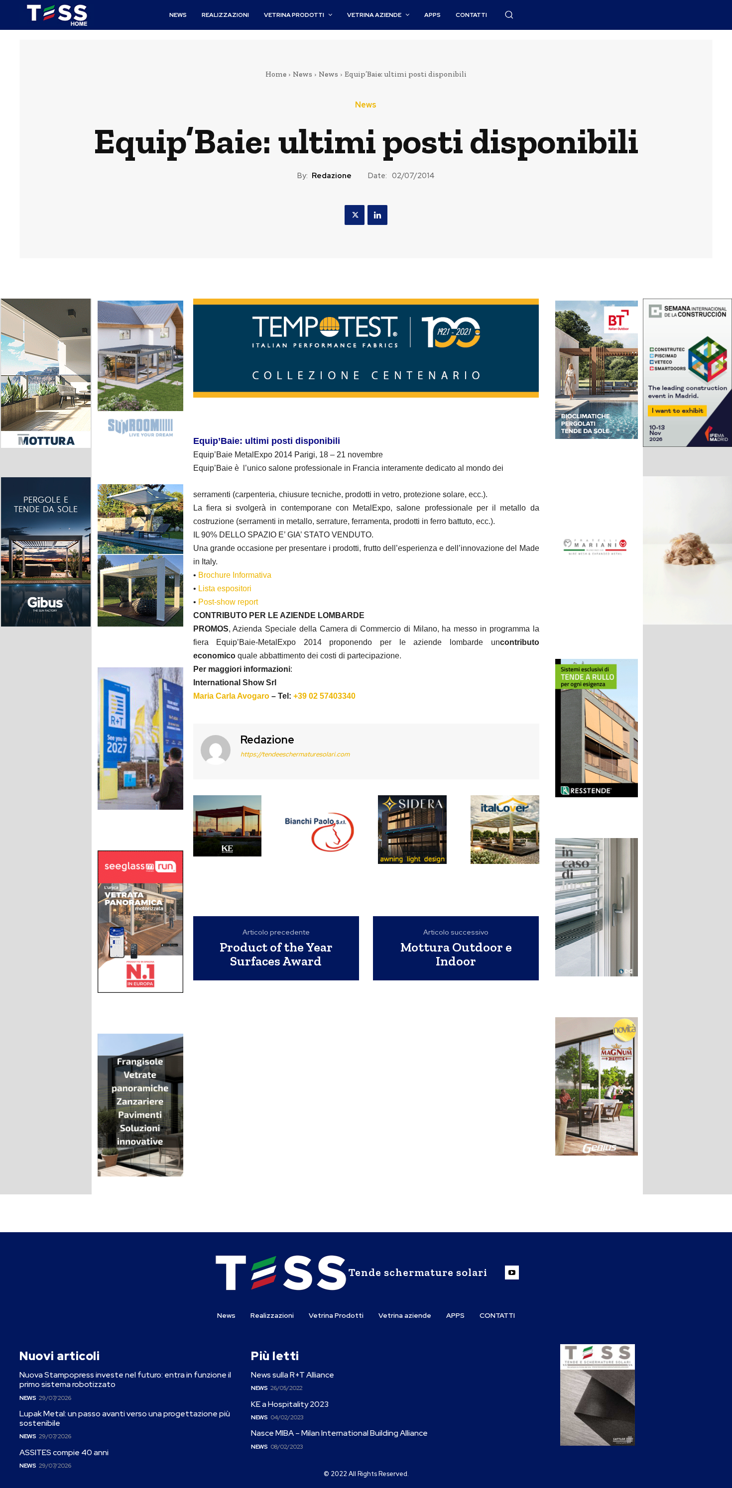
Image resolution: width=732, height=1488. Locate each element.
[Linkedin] (377, 215)
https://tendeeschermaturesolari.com (295, 754)
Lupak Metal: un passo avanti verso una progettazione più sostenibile (124, 1418)
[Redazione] (216, 750)
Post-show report (228, 602)
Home (275, 74)
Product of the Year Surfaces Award (276, 954)
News (302, 74)
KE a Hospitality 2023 (290, 1404)
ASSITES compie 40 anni (64, 1452)
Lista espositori (224, 588)
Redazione (332, 175)
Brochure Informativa (234, 575)
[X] (355, 215)
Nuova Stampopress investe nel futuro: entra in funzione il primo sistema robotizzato (125, 1379)
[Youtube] (512, 1272)
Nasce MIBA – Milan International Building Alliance (339, 1433)
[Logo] (56, 15)
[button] (508, 14)
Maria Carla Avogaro (231, 696)
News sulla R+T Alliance (292, 1375)
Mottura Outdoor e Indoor (456, 954)
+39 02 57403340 (324, 696)
